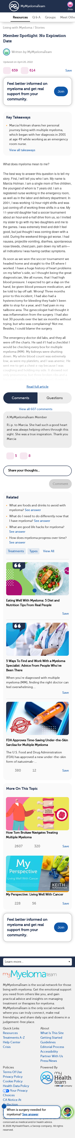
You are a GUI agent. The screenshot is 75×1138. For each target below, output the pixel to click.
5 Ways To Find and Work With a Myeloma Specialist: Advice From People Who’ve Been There (35, 665)
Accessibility (49, 1051)
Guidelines (48, 1042)
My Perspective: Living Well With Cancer (34, 894)
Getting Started (51, 1037)
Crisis (7, 1047)
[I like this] (7, 70)
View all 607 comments (36, 409)
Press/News (48, 1061)
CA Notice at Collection (12, 1102)
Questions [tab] (55, 398)
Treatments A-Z (14, 1037)
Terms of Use (12, 1072)
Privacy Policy (12, 1076)
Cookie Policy (12, 1081)
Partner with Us (51, 1056)
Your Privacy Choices (15, 1093)
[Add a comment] (24, 70)
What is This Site (52, 1033)
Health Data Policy (16, 1086)
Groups (50, 17)
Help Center (11, 1042)
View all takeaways (22, 150)
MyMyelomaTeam (33, 6)
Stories (40, 27)
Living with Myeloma (17, 27)
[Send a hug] (24, 455)
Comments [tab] (20, 398)
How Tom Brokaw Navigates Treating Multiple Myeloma (32, 835)
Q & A (36, 17)
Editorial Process (52, 1047)
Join (70, 9)
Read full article (37, 386)
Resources (20, 17)
